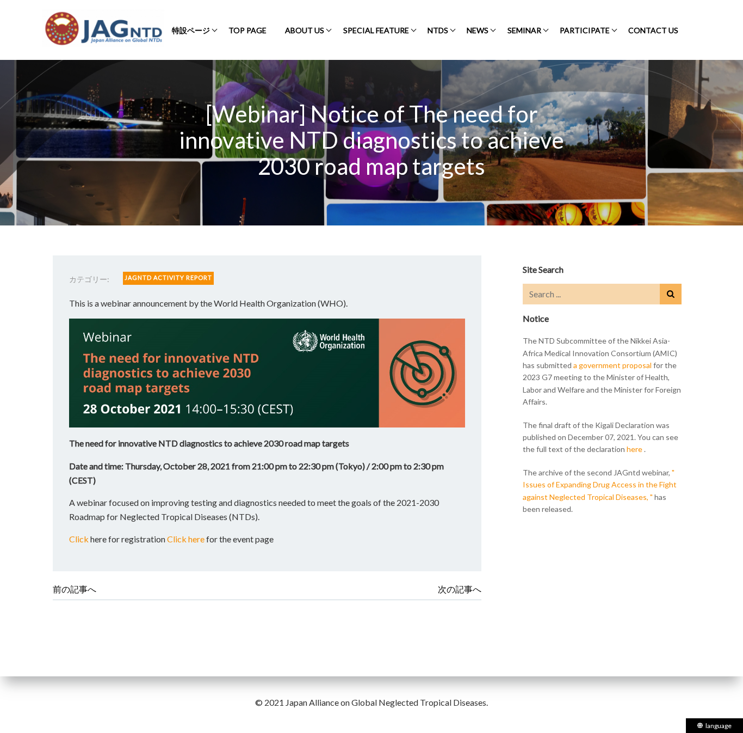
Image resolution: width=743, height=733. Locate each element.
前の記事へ (74, 589)
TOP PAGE (247, 30)
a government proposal (612, 365)
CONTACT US (653, 30)
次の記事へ (459, 589)
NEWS (477, 30)
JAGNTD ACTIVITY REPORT (168, 277)
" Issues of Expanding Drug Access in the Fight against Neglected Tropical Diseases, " (600, 485)
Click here (186, 539)
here (634, 449)
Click (79, 539)
